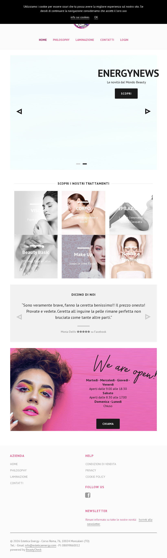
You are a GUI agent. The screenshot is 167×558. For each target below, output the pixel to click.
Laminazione (85, 40)
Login (124, 40)
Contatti (107, 40)
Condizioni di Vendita (101, 464)
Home (43, 40)
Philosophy (61, 40)
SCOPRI (126, 93)
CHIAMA (108, 424)
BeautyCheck (33, 549)
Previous (19, 111)
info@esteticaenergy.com (40, 545)
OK (96, 17)
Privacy (91, 470)
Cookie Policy (95, 477)
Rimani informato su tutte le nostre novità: (119, 522)
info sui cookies (80, 17)
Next (148, 111)
